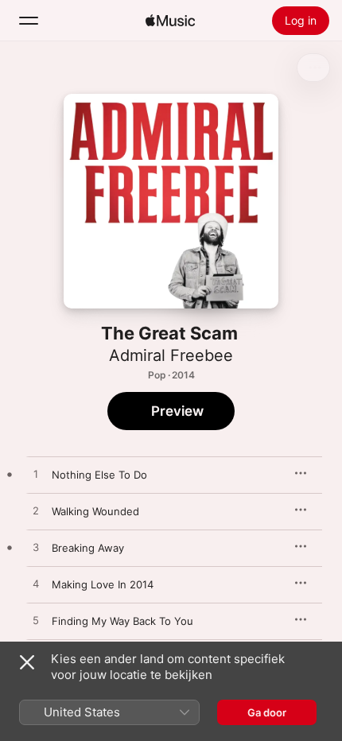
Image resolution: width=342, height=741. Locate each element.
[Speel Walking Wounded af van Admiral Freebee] (36, 511)
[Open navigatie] (28, 20)
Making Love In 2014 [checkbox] (103, 584)
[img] (170, 21)
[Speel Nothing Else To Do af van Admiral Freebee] (36, 474)
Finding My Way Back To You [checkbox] (122, 621)
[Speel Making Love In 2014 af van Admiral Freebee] (36, 584)
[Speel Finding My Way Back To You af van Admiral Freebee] (36, 621)
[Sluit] (27, 662)
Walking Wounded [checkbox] (95, 511)
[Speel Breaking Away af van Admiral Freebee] (36, 548)
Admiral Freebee (171, 355)
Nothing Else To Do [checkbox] (99, 474)
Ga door (266, 712)
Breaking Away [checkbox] (88, 547)
